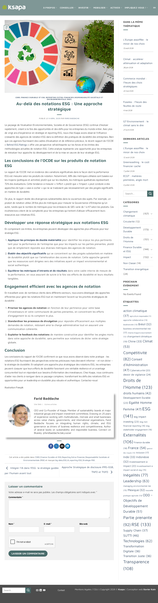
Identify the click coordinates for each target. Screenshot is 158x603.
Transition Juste (137, 556)
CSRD (17, 97)
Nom (11, 523)
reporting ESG (76, 460)
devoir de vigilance (137, 374)
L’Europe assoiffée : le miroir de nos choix (135, 41)
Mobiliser (99, 7)
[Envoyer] (150, 194)
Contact (61, 590)
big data (58, 460)
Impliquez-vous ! (135, 7)
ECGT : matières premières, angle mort (135, 178)
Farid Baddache (72, 118)
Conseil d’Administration (135, 364)
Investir (83, 7)
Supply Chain (135, 530)
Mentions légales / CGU (86, 589)
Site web (83, 523)
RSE (141, 524)
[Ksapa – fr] (13, 7)
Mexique (136, 490)
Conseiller (67, 7)
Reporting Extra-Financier (60, 97)
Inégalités (135, 475)
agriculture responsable (140, 316)
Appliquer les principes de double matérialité (34, 240)
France (137, 448)
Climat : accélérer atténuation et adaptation (137, 61)
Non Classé (129, 263)
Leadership (136, 481)
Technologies (137, 541)
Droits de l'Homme (128, 239)
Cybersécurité (140, 370)
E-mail (48, 523)
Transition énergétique (136, 269)
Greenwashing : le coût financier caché (136, 164)
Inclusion (142, 452)
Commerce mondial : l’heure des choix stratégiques (135, 82)
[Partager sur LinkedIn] (67, 446)
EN (154, 7)
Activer (115, 7)
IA (68, 460)
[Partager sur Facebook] (50, 446)
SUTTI (131, 535)
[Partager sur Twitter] (56, 446)
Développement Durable (132, 229)
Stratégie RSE (89, 460)
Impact (127, 257)
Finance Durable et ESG (33, 97)
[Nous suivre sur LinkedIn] (41, 590)
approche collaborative (135, 320)
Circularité (129, 221)
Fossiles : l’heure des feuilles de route (135, 104)
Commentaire (15, 497)
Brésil (144, 324)
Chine (135, 341)
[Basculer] (151, 213)
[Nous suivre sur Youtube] (44, 590)
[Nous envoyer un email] (37, 590)
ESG (65, 460)
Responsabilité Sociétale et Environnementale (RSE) (75, 98)
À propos (49, 7)
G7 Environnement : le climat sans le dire (136, 123)
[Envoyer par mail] (62, 446)
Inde (129, 457)
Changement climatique (130, 213)
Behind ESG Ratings (17, 144)
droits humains (137, 393)
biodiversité (130, 324)
